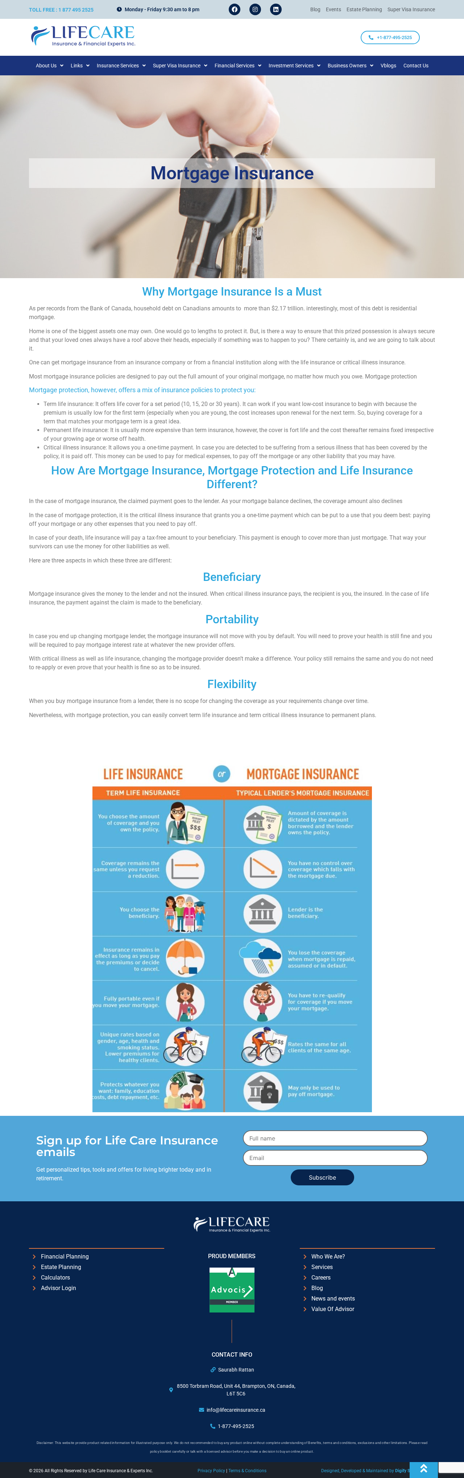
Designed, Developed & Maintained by (378, 1470)
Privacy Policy (212, 1470)
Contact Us (415, 65)
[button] (49, 65)
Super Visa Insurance (176, 65)
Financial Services (234, 65)
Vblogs (388, 65)
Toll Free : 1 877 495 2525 (61, 10)
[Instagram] (255, 9)
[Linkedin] (276, 9)
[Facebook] (234, 9)
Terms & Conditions (247, 1470)
